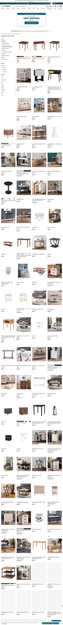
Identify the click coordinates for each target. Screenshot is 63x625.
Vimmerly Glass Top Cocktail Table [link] (23, 336)
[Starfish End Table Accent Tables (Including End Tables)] (55, 491)
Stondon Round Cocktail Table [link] (37, 310)
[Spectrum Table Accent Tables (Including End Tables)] (8, 188)
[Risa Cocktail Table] (55, 298)
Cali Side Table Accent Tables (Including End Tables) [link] (54, 145)
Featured (3, 65)
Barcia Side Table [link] (51, 200)
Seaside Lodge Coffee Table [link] (53, 336)
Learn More (50, 31)
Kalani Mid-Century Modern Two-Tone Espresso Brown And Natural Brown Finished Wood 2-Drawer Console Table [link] (55, 88)
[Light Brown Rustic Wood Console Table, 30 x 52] (8, 354)
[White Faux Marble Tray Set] (39, 75)
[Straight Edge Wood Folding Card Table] (24, 45)
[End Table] (55, 243)
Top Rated (4, 67)
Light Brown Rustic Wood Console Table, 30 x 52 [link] (8, 366)
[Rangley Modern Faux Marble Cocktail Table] (24, 354)
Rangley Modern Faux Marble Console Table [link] (38, 145)
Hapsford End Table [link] (20, 200)
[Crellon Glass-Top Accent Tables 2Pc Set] (24, 216)
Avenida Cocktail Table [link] (21, 144)
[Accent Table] (24, 298)
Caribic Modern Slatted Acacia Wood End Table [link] (54, 585)
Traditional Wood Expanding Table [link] (38, 59)
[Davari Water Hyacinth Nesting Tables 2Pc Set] (39, 160)
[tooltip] (3, 3)
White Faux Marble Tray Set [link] (37, 87)
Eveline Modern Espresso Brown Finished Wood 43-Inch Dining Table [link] (24, 256)
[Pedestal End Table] (24, 382)
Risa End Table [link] (3, 394)
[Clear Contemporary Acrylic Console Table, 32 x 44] (39, 382)
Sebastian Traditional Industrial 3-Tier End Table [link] (7, 586)
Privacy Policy (5, 623)
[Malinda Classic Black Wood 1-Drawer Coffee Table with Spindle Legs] (24, 464)
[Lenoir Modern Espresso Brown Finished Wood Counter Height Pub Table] (39, 410)
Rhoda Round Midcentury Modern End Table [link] (54, 172)
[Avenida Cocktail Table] (24, 132)
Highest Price (4, 69)
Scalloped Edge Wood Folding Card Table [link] (54, 58)
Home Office (3, 53)
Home (2, 33)
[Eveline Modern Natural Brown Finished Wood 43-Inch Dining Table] (39, 546)
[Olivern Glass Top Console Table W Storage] (39, 354)
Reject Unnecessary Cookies (47, 623)
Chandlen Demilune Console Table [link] (38, 255)
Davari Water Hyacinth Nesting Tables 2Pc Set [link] (38, 172)
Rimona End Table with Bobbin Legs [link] (23, 613)
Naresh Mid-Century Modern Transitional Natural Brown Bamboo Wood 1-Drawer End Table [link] (8, 337)
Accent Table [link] (19, 311)
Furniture (5, 33)
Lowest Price (4, 71)
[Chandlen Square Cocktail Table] (24, 491)
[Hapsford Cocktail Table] (55, 382)
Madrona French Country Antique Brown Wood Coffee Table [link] (24, 558)
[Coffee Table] (39, 216)
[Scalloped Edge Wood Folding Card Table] (55, 45)
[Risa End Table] (8, 382)
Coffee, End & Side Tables (7, 46)
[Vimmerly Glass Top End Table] (24, 75)
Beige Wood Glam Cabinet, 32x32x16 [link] (38, 503)
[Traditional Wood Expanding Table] (39, 45)
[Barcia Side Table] (55, 188)
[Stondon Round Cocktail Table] (39, 298)
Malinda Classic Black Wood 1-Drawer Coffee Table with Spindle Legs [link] (23, 476)
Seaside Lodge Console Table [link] (6, 172)
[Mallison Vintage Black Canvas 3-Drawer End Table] (24, 518)
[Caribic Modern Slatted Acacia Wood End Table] (55, 572)
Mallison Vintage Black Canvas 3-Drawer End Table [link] (24, 531)
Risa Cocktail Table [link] (51, 310)
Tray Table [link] (18, 449)
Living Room (10, 33)
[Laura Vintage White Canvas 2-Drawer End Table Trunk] (55, 271)
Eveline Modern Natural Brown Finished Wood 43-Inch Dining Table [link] (39, 558)
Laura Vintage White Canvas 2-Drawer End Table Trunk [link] (54, 283)
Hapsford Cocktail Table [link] (52, 394)
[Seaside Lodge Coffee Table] (55, 324)
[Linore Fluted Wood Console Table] (8, 601)
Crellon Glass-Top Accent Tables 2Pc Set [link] (23, 228)
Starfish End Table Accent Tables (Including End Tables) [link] (53, 503)
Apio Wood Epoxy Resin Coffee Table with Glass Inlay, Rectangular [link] (7, 558)
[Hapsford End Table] (24, 188)
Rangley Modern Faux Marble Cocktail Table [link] (23, 366)
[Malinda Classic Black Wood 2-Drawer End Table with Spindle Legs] (55, 354)
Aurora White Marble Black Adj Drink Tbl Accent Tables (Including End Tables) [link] (54, 422)
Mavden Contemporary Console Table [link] (54, 530)
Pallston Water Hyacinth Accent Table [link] (54, 117)
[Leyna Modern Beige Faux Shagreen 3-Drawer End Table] (8, 518)
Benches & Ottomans (5, 44)
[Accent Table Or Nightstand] (24, 410)
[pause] (29, 1)
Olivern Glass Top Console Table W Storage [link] (38, 366)
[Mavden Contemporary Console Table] (55, 518)
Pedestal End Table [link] (20, 394)
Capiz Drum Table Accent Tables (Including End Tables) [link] (7, 283)
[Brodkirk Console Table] (8, 216)
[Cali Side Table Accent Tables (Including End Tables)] (55, 132)
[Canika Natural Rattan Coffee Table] (55, 546)
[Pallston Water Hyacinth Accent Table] (55, 105)
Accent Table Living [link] (35, 117)
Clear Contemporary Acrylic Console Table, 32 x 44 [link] (38, 394)
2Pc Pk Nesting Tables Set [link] (36, 530)
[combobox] (26, 6)
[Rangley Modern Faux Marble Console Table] (39, 132)
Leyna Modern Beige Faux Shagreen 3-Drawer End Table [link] (8, 530)
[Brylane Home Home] (5, 6)
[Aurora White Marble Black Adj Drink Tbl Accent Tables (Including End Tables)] (55, 410)
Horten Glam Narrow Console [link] (22, 117)
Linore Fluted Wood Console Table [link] (7, 613)
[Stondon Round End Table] (39, 464)
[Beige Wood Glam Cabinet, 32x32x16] (39, 491)
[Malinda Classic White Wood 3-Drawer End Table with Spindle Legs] (55, 437)
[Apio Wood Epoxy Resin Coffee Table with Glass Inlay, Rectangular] (8, 546)
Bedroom (2, 57)
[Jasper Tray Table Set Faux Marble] (8, 491)
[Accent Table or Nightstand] (8, 132)
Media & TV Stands (5, 48)
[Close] (61, 623)
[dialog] (60, 3)
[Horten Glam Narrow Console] (24, 105)
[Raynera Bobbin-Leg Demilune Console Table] (24, 572)
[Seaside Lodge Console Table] (8, 160)
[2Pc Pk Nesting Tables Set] (39, 518)
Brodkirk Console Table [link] (5, 228)
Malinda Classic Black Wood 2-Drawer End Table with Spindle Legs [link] (54, 367)
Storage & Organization (5, 55)
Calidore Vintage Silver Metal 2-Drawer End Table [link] (54, 476)
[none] (24, 45)
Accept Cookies (56, 623)
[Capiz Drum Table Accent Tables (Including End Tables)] (8, 271)
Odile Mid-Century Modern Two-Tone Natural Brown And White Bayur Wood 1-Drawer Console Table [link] (55, 614)
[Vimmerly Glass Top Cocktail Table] (24, 324)
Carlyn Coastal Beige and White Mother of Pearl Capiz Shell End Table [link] (39, 200)
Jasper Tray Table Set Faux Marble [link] (7, 503)
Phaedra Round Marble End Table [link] (38, 584)
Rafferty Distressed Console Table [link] (38, 613)
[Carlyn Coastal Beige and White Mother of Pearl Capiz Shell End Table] (39, 188)
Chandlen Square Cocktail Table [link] (22, 503)
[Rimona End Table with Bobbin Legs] (24, 601)
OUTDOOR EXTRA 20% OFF (27, 0)
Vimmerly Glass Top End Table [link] (22, 87)
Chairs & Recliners (5, 43)
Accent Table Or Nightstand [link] (21, 423)
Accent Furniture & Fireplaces (7, 52)
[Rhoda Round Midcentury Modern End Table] (55, 160)
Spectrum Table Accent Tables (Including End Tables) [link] (8, 201)
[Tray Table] (24, 437)
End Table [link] (49, 255)
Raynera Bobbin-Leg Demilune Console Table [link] (23, 585)
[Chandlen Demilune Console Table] (39, 243)
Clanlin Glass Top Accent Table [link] (37, 449)
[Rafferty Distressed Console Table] (39, 601)
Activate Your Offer (31, 22)
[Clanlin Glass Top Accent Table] (39, 437)
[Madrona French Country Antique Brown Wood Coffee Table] (24, 546)
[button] (55, 6)
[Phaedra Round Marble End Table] (39, 572)
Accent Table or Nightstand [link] (6, 146)
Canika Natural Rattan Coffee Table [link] (54, 558)
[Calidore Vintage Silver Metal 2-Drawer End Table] (55, 464)
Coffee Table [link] (34, 228)
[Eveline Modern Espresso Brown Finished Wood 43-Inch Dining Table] (24, 243)
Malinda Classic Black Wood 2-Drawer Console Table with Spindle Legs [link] (23, 173)
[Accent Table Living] (39, 105)
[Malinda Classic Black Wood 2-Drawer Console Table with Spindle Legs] (24, 160)
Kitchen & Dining (4, 59)
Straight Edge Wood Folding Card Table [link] (23, 59)
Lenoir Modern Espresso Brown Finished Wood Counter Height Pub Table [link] (39, 422)
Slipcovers (4, 50)
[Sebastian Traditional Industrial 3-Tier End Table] (8, 572)
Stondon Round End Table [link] (36, 476)
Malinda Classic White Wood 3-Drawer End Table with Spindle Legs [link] (54, 449)
